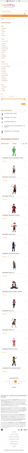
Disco (3, 52)
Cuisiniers (4, 50)
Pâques (3, 90)
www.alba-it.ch (21, 450)
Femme (3, 31)
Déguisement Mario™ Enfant (10, 113)
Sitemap (14, 446)
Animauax (4, 43)
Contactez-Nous (14, 434)
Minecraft (4, 68)
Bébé (3, 30)
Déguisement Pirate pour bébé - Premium (12, 291)
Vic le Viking (4, 73)
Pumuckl (3, 69)
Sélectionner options (25, 161)
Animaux (3, 45)
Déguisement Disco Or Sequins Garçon (11, 368)
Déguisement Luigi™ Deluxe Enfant (11, 131)
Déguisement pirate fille (8, 196)
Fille (3, 33)
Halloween (4, 86)
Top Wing (4, 71)
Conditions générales (14, 436)
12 (18, 383)
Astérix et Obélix (5, 75)
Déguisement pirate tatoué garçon (10, 253)
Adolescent (4, 28)
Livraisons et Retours (14, 439)
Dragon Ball (4, 78)
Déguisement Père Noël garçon (9, 349)
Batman (3, 77)
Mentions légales (14, 443)
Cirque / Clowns (5, 48)
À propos (14, 432)
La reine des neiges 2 (6, 66)
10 (12, 383)
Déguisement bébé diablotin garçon (11, 215)
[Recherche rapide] (25, 11)
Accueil (2, 18)
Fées (3, 54)
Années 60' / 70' (5, 47)
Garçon (3, 35)
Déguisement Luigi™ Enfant (10, 117)
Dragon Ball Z (4, 80)
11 (15, 383)
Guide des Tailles (14, 441)
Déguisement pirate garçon (8, 177)
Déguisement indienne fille (10, 121)
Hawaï (3, 57)
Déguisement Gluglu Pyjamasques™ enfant (12, 158)
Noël (3, 88)
